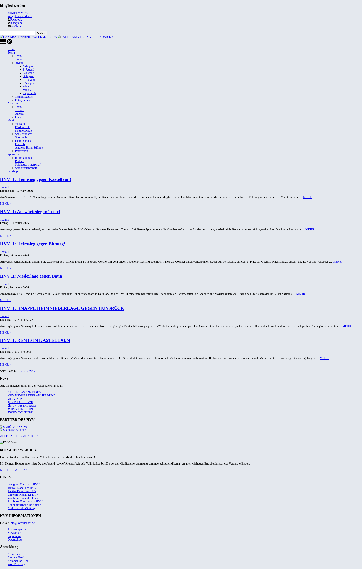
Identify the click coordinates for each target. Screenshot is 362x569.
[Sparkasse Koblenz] (13, 429)
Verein (11, 120)
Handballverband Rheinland (24, 504)
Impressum (14, 536)
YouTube (16, 26)
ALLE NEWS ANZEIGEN (24, 392)
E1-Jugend (29, 79)
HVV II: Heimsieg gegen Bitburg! (32, 243)
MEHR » (5, 203)
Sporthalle (21, 137)
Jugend (19, 62)
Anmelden (14, 554)
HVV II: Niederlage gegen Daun (31, 276)
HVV (18, 117)
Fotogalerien (22, 100)
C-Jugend (28, 72)
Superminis (29, 93)
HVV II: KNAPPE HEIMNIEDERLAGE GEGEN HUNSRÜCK (62, 308)
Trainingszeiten (24, 96)
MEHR (307, 197)
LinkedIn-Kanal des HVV (23, 494)
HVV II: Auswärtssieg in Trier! (30, 211)
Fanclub (20, 144)
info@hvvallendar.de (20, 16)
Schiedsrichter (23, 134)
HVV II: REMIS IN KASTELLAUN (35, 340)
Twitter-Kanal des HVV (22, 491)
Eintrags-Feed (16, 557)
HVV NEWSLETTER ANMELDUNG (32, 395)
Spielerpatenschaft (26, 167)
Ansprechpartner (17, 529)
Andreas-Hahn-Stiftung (29, 147)
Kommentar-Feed (18, 560)
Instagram (16, 23)
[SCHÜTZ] (13, 426)
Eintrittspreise (23, 140)
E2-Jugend (29, 83)
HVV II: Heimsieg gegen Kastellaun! (35, 179)
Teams (11, 52)
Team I (19, 56)
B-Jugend (28, 69)
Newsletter (14, 532)
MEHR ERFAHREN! (13, 470)
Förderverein (22, 127)
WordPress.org (16, 564)
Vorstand (20, 123)
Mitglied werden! (18, 12)
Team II (19, 59)
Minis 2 (27, 89)
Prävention (21, 151)
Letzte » (30, 371)
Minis (26, 86)
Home (11, 49)
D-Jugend (28, 76)
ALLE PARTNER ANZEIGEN (19, 436)
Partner (19, 161)
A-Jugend (28, 66)
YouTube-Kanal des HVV (23, 498)
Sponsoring (14, 154)
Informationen (23, 157)
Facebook (16, 19)
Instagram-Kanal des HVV (24, 484)
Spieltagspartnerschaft (28, 164)
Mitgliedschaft (23, 130)
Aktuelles (13, 103)
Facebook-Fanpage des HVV (25, 501)
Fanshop (13, 171)
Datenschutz (15, 539)
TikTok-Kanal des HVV (22, 487)
